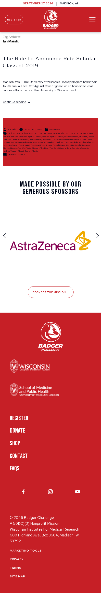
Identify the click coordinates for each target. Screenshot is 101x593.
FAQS (14, 468)
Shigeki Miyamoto (82, 145)
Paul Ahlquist (24, 145)
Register (14, 19)
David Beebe (59, 133)
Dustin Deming (86, 133)
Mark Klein (60, 142)
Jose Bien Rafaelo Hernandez (67, 139)
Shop (15, 443)
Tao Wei (21, 148)
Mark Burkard (49, 142)
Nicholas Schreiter (87, 142)
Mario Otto (38, 142)
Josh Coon (87, 139)
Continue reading (17, 102)
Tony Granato (73, 148)
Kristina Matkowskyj (23, 142)
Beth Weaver (14, 133)
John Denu (47, 139)
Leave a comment (16, 154)
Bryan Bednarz (45, 133)
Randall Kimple (59, 145)
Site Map (17, 576)
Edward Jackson (10, 136)
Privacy (17, 559)
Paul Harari (35, 145)
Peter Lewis (46, 145)
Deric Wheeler (72, 133)
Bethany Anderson (29, 133)
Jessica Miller (35, 139)
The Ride (12, 129)
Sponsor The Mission (49, 292)
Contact (19, 456)
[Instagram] (50, 493)
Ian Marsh (83, 136)
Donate (17, 431)
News (57, 129)
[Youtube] (77, 493)
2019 (51, 129)
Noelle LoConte (10, 145)
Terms (15, 567)
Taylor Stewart (32, 148)
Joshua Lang (8, 142)
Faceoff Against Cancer (52, 136)
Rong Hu (70, 145)
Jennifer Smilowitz (20, 139)
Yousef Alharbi (17, 150)
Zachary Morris (31, 150)
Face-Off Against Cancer (30, 136)
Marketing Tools (26, 550)
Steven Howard (10, 148)
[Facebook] (23, 493)
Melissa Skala (72, 142)
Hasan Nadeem (71, 136)
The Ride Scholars (58, 148)
